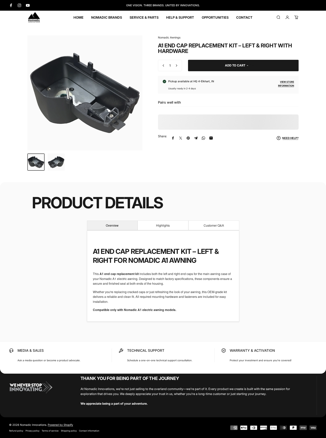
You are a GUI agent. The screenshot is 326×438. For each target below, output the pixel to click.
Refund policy (16, 430)
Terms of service (50, 430)
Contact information (89, 430)
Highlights (163, 225)
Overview (112, 225)
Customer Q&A (214, 225)
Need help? (290, 138)
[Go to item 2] (56, 162)
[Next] (132, 101)
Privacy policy (32, 430)
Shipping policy (69, 430)
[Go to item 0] (36, 162)
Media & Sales (31, 350)
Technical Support (145, 350)
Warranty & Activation (252, 350)
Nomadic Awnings (169, 37)
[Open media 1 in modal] (84, 92)
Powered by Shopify (60, 424)
